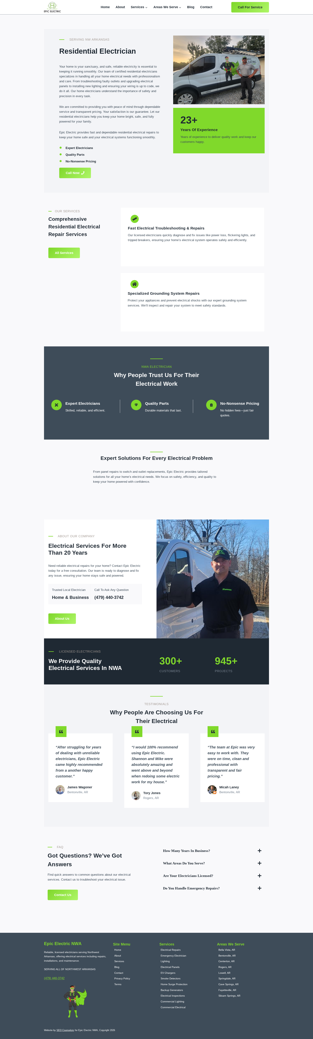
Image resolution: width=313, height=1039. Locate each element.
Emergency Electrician (173, 955)
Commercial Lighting (172, 1001)
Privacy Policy (122, 978)
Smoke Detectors (170, 978)
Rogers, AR (224, 967)
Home (105, 7)
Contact (206, 7)
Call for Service (250, 7)
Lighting (165, 961)
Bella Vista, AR (226, 949)
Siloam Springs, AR (229, 995)
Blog (190, 7)
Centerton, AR (226, 961)
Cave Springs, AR (228, 984)
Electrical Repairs (171, 949)
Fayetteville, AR (227, 990)
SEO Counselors (65, 1030)
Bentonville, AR (227, 955)
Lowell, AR (224, 972)
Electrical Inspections (173, 995)
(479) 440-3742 (109, 597)
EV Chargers (168, 972)
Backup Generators (172, 990)
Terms (117, 984)
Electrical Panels (170, 967)
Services (119, 961)
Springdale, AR (226, 978)
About (120, 7)
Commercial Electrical (173, 1007)
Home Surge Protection (174, 984)
